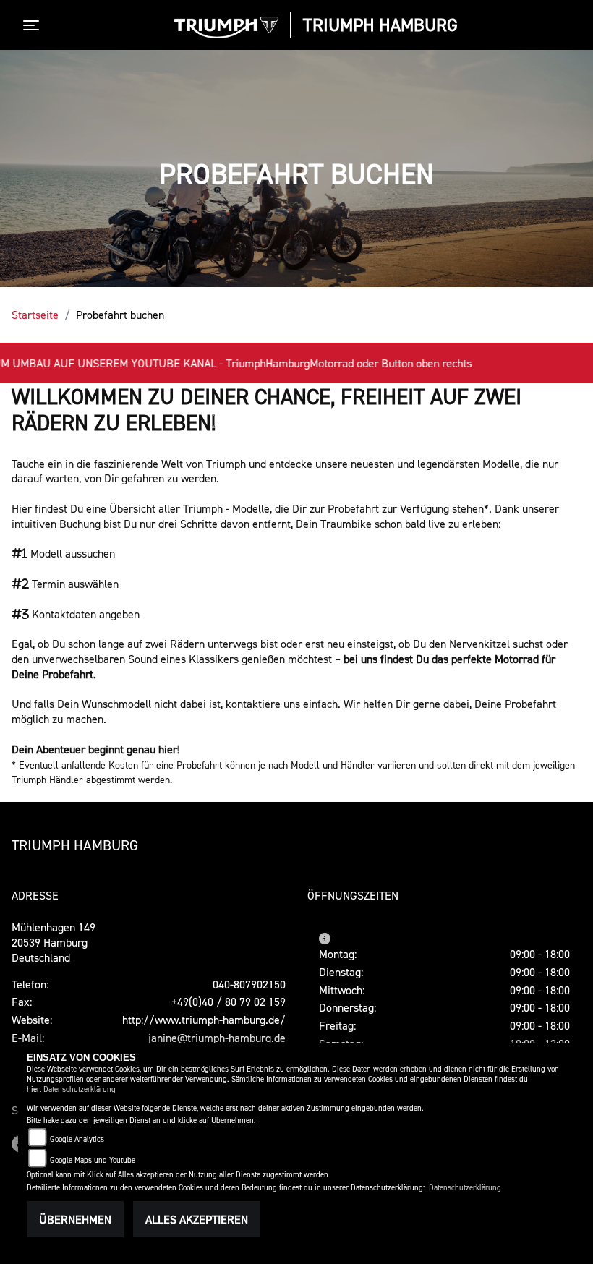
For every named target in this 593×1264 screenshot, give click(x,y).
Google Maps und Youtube (92, 1160)
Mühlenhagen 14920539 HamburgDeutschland (53, 942)
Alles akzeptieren (196, 1219)
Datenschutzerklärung (79, 1089)
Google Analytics (77, 1139)
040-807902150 (249, 984)
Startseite (35, 314)
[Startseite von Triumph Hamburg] (226, 27)
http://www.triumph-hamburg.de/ (204, 1019)
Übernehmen (75, 1219)
